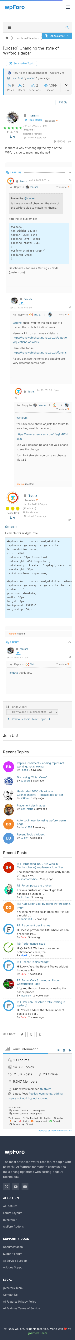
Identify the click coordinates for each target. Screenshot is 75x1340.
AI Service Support (15, 1260)
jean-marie (27, 808)
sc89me (25, 798)
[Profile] (10, 136)
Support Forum (12, 1253)
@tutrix (17, 322)
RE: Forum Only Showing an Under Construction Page (38, 982)
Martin (24, 955)
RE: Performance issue (31, 943)
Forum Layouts (12, 1212)
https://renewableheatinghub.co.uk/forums (40, 352)
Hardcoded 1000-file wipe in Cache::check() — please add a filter (40, 793)
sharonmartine (29, 879)
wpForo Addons (13, 1226)
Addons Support (13, 1267)
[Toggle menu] (68, 7)
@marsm (29, 198)
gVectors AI (10, 1219)
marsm (31, 78)
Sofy (23, 937)
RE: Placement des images (33, 925)
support (25, 780)
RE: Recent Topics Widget (33, 961)
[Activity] (14, 136)
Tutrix (23, 181)
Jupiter (25, 897)
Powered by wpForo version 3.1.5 (55, 1130)
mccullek (26, 995)
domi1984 (26, 827)
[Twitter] (6, 1186)
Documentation (13, 1246)
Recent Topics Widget (31, 834)
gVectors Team (13, 1288)
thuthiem (45, 1089)
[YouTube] (15, 1186)
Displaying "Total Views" (32, 777)
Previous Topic (20, 719)
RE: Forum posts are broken (34, 885)
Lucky (24, 837)
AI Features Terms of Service (21, 1308)
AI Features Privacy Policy (19, 1301)
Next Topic (40, 719)
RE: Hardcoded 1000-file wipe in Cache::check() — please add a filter (40, 865)
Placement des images (31, 805)
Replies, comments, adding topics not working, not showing (40, 764)
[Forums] (7, 38)
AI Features (10, 1206)
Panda (24, 769)
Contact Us (10, 1294)
